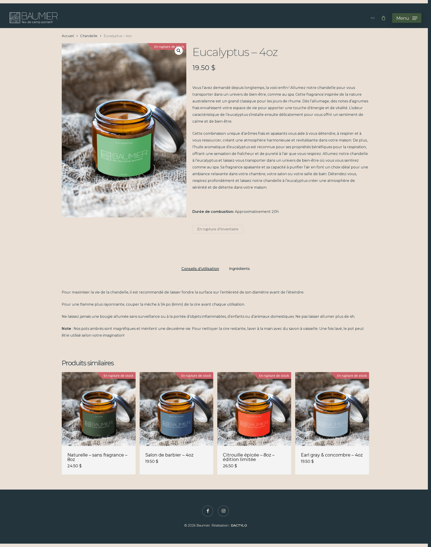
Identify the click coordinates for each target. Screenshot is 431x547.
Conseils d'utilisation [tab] (200, 269)
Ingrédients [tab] (239, 269)
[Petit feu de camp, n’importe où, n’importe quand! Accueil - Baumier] (33, 18)
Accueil (68, 36)
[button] (406, 18)
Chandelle (88, 36)
